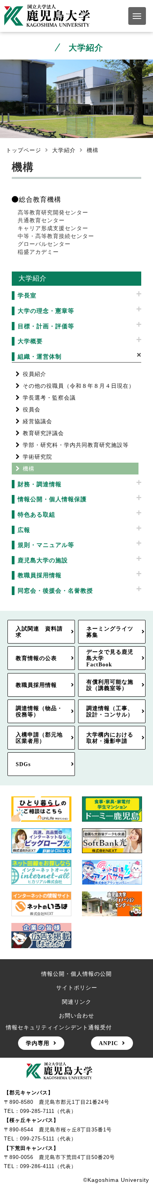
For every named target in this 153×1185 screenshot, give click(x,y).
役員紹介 (34, 374)
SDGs (23, 764)
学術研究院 (37, 457)
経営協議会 (37, 421)
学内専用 (37, 1043)
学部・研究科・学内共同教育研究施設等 (76, 445)
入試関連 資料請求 (39, 632)
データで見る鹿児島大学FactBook (109, 658)
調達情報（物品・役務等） (39, 711)
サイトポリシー (76, 987)
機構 (29, 468)
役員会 (31, 409)
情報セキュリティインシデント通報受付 (59, 1027)
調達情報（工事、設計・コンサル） (109, 711)
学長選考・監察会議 (49, 397)
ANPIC (108, 1043)
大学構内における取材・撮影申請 (109, 738)
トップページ (23, 150)
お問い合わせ (76, 1015)
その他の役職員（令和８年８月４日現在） (79, 386)
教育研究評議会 (43, 433)
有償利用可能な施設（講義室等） (109, 685)
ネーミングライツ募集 (109, 632)
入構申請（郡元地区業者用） (39, 738)
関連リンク (76, 1002)
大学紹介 (64, 150)
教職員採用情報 (36, 685)
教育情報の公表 (36, 658)
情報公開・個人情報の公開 (76, 974)
